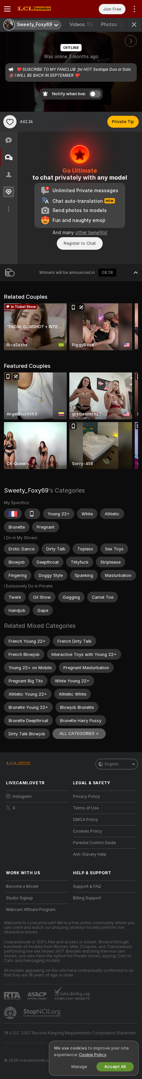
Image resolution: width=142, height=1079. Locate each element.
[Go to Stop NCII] (42, 1013)
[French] (13, 513)
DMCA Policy (85, 819)
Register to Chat (80, 243)
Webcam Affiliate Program (30, 909)
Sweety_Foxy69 (26, 490)
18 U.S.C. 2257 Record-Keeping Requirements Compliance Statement (70, 1033)
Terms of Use (86, 808)
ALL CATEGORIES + (79, 733)
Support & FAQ (87, 886)
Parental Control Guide (94, 843)
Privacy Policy (86, 796)
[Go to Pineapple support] (11, 1013)
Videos (81, 24)
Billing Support (87, 898)
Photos (114, 24)
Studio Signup (19, 898)
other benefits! (91, 232)
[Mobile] (32, 513)
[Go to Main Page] (43, 9)
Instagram (22, 796)
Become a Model (22, 886)
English (112, 764)
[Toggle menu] (7, 9)
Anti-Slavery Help (89, 854)
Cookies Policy (87, 831)
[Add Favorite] (10, 121)
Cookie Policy (92, 1054)
